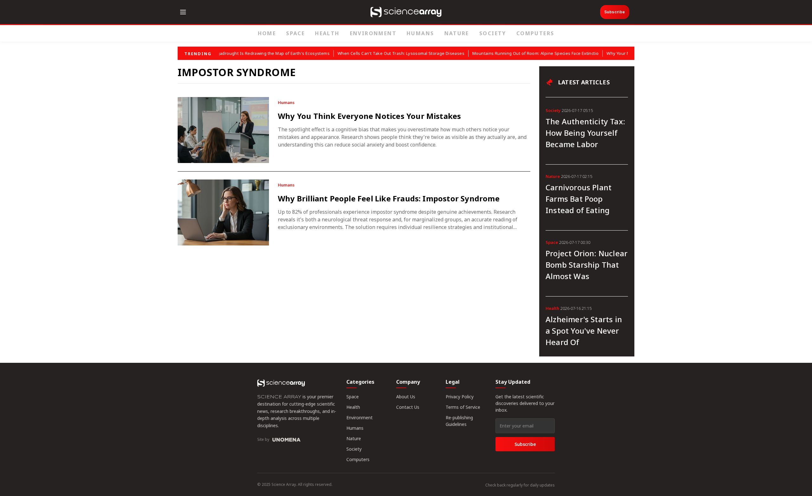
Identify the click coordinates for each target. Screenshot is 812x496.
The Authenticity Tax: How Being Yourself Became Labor (585, 132)
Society (354, 449)
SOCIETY (492, 33)
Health (353, 407)
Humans (354, 428)
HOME (267, 33)
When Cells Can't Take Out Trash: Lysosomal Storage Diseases (394, 53)
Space (352, 397)
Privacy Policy (460, 397)
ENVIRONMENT (373, 33)
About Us (405, 397)
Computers (358, 459)
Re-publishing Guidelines (459, 420)
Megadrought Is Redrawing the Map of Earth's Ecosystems (263, 53)
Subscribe (614, 12)
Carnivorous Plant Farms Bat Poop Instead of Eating (579, 198)
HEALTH (327, 33)
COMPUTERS (535, 33)
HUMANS (420, 33)
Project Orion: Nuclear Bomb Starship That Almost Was (586, 264)
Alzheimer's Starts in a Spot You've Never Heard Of (584, 330)
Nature (353, 438)
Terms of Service (463, 407)
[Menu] (183, 12)
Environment (359, 417)
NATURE (456, 33)
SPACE (295, 33)
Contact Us (407, 407)
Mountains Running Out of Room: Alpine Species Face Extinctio (529, 53)
